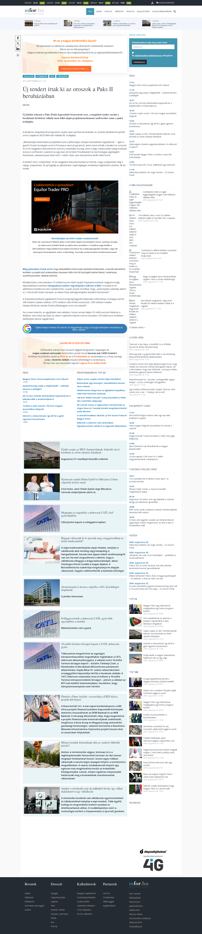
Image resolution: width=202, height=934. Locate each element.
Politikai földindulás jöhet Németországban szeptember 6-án (159, 739)
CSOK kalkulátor (84, 909)
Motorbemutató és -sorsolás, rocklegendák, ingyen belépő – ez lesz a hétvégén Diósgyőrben (152, 381)
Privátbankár (108, 897)
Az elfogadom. (152, 55)
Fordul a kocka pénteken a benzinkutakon (155, 716)
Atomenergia (42, 76)
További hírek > (137, 327)
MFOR (34, 11)
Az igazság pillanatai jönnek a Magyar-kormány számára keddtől (158, 680)
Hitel (53, 905)
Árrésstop (119, 11)
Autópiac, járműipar (59, 914)
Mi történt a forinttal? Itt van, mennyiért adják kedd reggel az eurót (159, 727)
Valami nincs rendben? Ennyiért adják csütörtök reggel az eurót (159, 691)
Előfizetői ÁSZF (135, 922)
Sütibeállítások (135, 926)
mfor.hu (106, 893)
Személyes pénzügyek (34, 905)
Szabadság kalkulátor (86, 897)
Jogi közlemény (136, 906)
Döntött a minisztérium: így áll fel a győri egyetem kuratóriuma (158, 645)
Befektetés (29, 901)
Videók (99, 11)
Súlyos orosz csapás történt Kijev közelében (99, 379)
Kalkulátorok (143, 11)
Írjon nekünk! (135, 893)
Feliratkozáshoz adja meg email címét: (150, 42)
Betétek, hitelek (58, 909)
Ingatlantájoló (109, 905)
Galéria (28, 909)
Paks (52, 76)
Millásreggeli (108, 901)
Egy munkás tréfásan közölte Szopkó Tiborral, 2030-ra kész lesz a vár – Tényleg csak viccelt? (152, 390)
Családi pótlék (83, 901)
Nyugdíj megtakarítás (86, 893)
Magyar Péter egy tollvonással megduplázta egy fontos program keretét (158, 608)
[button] (152, 3)
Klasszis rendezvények (162, 11)
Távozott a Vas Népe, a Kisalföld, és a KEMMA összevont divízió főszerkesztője (150, 345)
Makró (28, 893)
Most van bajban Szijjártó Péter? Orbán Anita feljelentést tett (157, 775)
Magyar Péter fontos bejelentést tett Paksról (45, 379)
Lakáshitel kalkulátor (86, 905)
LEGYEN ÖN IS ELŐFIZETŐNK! (75, 343)
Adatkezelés (134, 910)
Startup (54, 926)
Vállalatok (28, 76)
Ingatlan (54, 901)
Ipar (52, 922)
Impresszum (134, 902)
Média (53, 918)
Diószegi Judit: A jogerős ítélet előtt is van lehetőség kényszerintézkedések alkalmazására (152, 355)
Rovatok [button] (130, 11)
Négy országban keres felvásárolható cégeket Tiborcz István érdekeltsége (159, 278)
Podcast (108, 11)
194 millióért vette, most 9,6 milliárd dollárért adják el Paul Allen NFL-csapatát (156, 216)
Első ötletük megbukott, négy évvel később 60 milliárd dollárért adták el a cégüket (157, 303)
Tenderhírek (62, 76)
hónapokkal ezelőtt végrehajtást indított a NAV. (75, 285)
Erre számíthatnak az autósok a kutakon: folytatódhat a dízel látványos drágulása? (157, 621)
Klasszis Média (135, 914)
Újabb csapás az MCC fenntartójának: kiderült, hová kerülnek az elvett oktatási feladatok (160, 634)
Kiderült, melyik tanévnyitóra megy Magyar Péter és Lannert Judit (158, 787)
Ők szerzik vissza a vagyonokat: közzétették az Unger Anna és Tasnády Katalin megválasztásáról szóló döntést (102, 408)
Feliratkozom (139, 62)
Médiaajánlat (135, 897)
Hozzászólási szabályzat (140, 918)
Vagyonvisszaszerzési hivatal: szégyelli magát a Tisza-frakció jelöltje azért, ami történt (160, 752)
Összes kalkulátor (85, 914)
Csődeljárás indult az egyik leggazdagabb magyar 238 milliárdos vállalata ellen (159, 195)
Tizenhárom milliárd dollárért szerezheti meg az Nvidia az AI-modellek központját (158, 253)
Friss (90, 11)
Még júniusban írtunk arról (37, 269)
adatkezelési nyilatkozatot (148, 55)
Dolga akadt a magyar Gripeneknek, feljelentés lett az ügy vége (159, 656)
